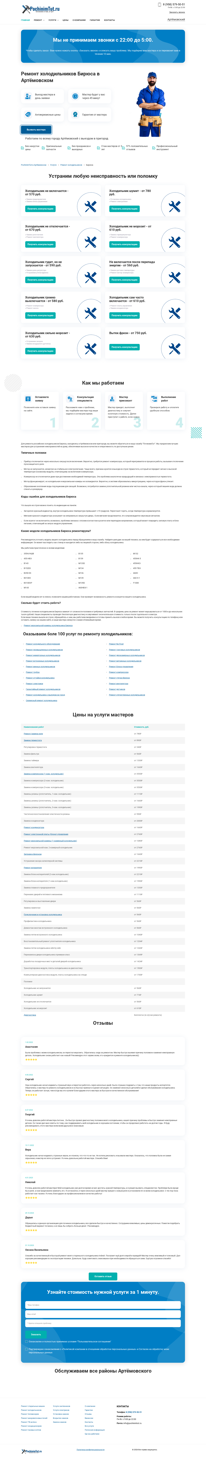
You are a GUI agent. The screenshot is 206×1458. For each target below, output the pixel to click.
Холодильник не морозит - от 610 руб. (130, 228)
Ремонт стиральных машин (33, 1406)
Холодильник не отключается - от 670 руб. (47, 228)
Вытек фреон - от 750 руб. (128, 333)
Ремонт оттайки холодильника (40, 678)
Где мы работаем (92, 1434)
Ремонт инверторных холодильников (43, 655)
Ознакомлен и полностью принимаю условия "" (70, 1341)
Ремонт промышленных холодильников (44, 650)
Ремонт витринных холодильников (125, 661)
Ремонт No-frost (116, 644)
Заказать (36, 1334)
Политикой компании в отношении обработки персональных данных (99, 1349)
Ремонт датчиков (117, 689)
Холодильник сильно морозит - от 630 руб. (47, 334)
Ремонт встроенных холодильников (42, 661)
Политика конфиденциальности (91, 1450)
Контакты (89, 1422)
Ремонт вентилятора (118, 683)
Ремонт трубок (33, 672)
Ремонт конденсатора (34, 827)
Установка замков (61, 1414)
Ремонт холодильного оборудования (43, 644)
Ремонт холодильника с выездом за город (45, 695)
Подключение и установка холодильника (43, 914)
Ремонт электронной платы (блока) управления (46, 834)
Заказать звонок (177, 12)
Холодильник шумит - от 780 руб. (130, 192)
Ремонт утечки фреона (119, 678)
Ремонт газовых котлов (31, 1430)
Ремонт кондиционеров (31, 1426)
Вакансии (89, 1418)
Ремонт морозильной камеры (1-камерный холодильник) (50, 841)
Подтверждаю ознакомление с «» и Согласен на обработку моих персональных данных (99, 1351)
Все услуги (89, 1426)
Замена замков (59, 1422)
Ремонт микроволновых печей (34, 1418)
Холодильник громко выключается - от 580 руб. (44, 299)
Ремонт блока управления (121, 666)
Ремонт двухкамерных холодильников (127, 655)
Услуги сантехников (61, 1406)
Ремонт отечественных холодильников (127, 695)
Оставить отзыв (103, 1276)
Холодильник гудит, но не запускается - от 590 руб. (43, 263)
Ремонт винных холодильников (40, 666)
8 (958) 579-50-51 (174, 4)
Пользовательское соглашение (94, 1341)
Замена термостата (33, 740)
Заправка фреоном (32, 854)
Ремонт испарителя (33, 868)
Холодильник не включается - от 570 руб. (47, 192)
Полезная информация (95, 1430)
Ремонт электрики (34, 683)
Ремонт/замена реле (33, 734)
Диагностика (30, 1015)
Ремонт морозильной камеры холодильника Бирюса (48, 625)
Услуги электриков (61, 1410)
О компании (90, 1406)
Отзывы (88, 1414)
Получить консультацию (40, 208)
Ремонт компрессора (119, 672)
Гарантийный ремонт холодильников (43, 689)
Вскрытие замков (60, 1418)
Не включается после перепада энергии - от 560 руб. (132, 263)
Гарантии (89, 1410)
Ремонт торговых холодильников (124, 650)
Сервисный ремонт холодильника (41, 700)
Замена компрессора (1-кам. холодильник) (44, 774)
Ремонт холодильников (31, 1410)
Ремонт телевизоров (30, 1414)
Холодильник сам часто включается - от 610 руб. (127, 299)
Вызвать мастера (36, 129)
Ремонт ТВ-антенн (29, 1422)
